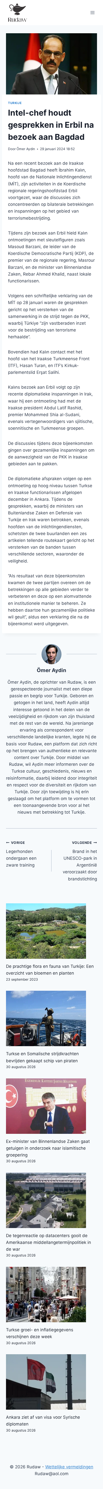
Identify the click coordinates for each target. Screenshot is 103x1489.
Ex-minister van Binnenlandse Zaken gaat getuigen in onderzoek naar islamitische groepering (48, 1148)
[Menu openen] (92, 12)
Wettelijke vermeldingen (69, 1466)
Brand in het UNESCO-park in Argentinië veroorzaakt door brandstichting (80, 861)
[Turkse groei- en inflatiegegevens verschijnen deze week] (51, 1294)
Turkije (15, 103)
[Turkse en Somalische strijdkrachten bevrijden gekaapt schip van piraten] (51, 1018)
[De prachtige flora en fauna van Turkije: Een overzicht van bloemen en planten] (51, 931)
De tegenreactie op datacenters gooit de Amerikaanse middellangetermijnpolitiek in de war (48, 1242)
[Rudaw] (17, 12)
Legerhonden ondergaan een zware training (21, 854)
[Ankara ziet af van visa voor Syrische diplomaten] (51, 1382)
